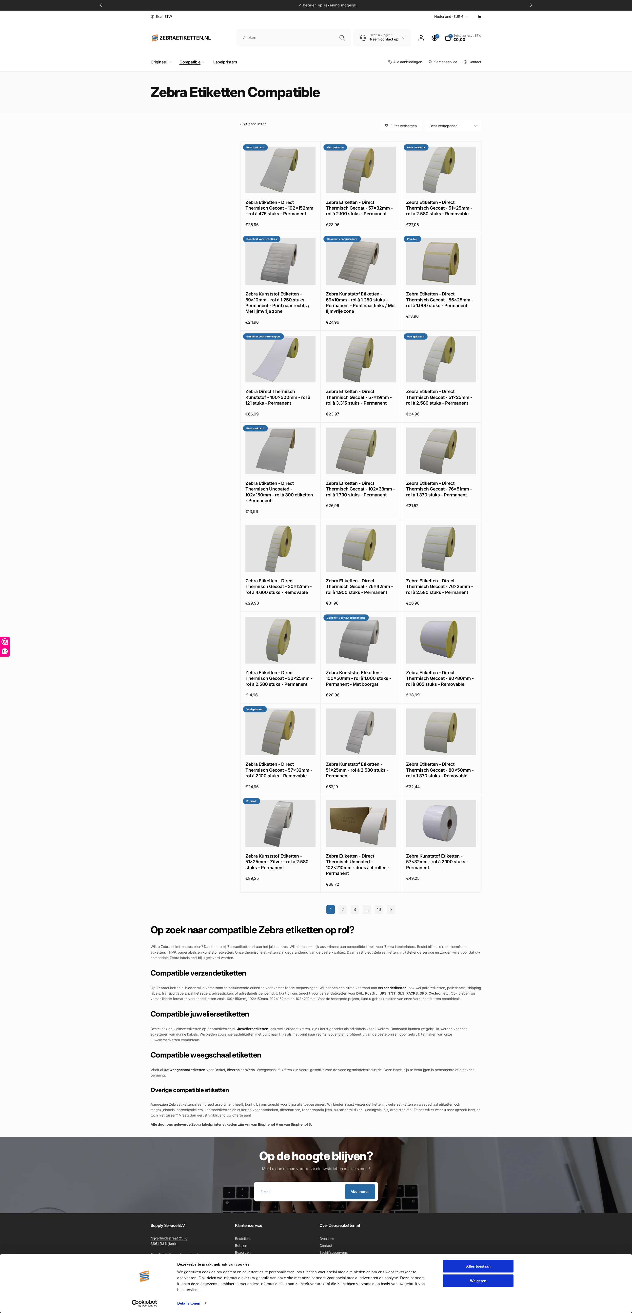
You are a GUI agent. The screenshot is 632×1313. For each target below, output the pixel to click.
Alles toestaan (478, 1266)
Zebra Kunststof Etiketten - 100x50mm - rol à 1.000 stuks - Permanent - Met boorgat (358, 678)
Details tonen (188, 1303)
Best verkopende (443, 126)
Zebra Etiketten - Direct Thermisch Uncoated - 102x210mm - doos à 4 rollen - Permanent (358, 864)
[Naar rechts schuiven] (531, 5)
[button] (160, 62)
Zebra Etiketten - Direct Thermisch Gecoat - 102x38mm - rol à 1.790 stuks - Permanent (360, 489)
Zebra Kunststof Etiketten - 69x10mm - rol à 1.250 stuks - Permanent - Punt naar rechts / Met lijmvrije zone (277, 302)
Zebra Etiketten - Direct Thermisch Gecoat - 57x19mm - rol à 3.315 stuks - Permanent (359, 397)
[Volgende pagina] (391, 909)
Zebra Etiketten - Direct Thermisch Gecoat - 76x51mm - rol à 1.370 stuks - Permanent (439, 489)
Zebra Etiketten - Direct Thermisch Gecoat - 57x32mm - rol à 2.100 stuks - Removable (278, 770)
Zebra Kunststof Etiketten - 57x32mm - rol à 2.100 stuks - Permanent (437, 861)
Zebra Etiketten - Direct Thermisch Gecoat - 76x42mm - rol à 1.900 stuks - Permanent (359, 586)
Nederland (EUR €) (449, 16)
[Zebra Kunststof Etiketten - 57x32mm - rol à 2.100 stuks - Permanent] (441, 837)
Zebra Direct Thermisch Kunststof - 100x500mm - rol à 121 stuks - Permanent (277, 397)
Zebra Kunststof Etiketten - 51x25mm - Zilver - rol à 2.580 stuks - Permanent (277, 861)
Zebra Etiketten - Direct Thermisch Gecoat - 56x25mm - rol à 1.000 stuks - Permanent (439, 299)
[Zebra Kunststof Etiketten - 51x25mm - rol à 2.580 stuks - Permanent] (361, 746)
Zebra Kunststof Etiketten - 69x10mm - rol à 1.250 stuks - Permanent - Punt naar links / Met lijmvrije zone (361, 302)
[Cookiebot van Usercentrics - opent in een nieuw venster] (144, 1303)
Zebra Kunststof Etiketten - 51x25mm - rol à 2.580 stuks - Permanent (357, 770)
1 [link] (330, 909)
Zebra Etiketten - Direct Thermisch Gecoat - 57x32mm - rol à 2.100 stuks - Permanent (359, 208)
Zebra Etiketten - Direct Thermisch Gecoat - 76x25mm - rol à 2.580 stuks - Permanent (439, 586)
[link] (161, 16)
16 (379, 909)
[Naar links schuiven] (101, 5)
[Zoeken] (342, 38)
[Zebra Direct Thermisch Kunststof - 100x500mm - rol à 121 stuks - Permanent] (280, 373)
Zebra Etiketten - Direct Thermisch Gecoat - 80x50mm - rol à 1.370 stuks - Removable (440, 770)
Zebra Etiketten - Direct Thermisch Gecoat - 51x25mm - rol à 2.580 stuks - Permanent (439, 397)
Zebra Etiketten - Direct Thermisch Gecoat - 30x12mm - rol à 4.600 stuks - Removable (278, 586)
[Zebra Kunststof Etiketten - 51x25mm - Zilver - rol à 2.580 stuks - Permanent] (280, 837)
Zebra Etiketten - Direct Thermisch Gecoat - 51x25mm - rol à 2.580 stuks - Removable (439, 208)
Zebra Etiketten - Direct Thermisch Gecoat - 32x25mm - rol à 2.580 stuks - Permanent (279, 678)
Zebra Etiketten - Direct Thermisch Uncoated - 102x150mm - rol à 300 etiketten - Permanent (279, 492)
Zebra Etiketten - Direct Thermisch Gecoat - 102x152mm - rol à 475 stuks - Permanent (279, 208)
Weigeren (478, 1280)
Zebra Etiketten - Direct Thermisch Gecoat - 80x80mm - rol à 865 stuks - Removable (440, 678)
